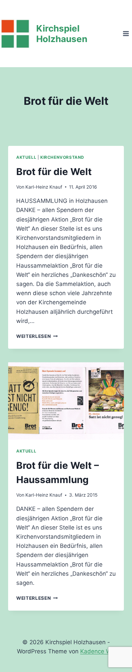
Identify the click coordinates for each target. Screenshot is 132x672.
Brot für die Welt (54, 171)
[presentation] (66, 401)
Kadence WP (97, 651)
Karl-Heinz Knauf (43, 187)
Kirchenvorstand (62, 157)
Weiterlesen (37, 336)
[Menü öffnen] (125, 33)
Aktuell (26, 157)
